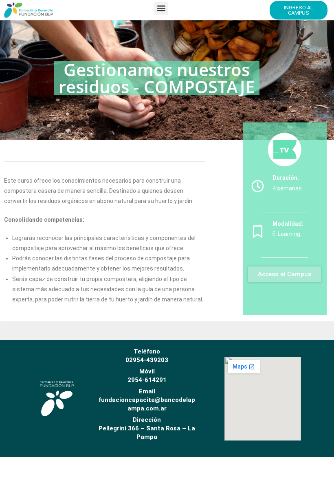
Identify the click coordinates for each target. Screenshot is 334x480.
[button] (161, 8)
